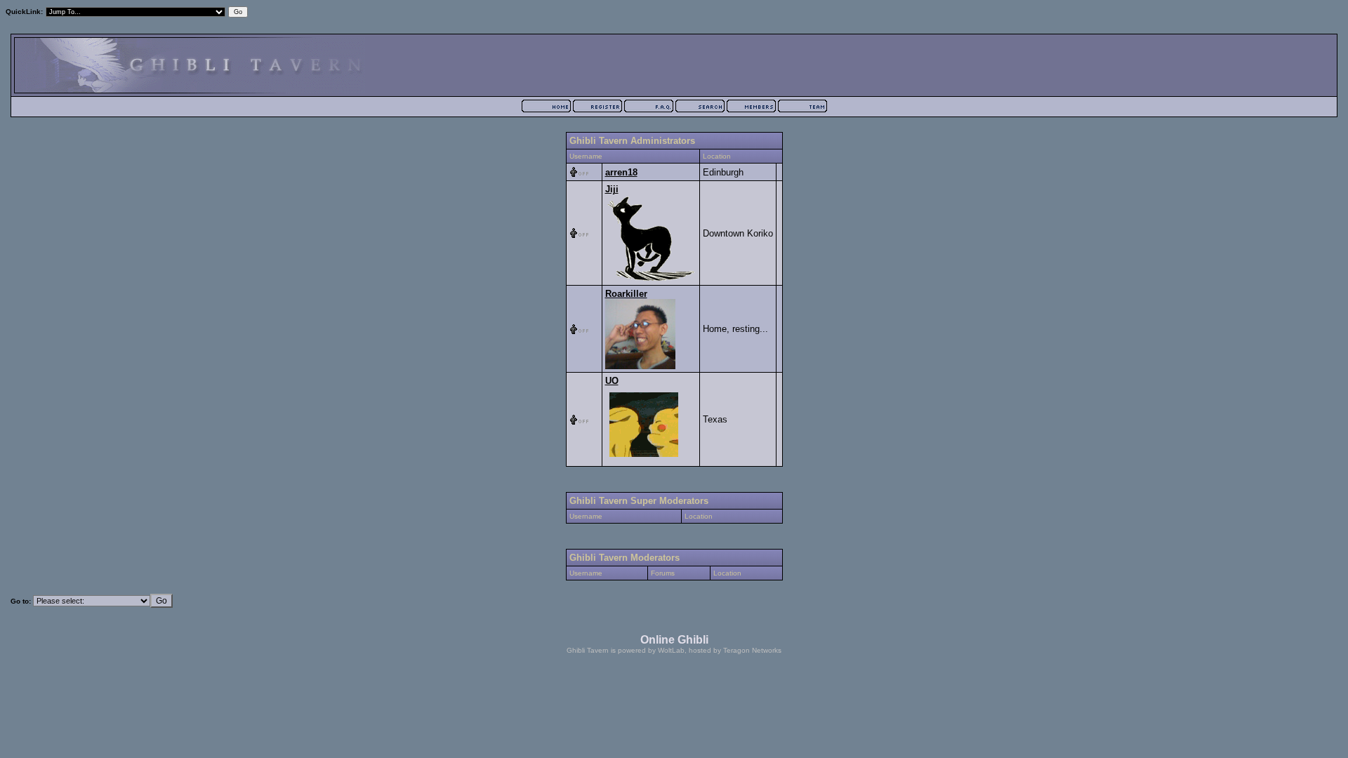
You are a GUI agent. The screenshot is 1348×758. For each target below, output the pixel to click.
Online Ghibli (674, 640)
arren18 (621, 172)
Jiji (612, 189)
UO (612, 380)
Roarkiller (626, 293)
